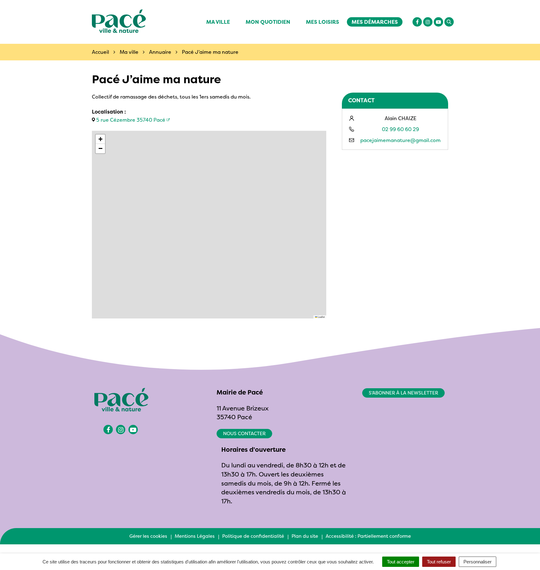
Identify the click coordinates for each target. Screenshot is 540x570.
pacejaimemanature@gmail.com (400, 140)
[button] (100, 139)
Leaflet (321, 316)
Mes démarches (375, 21)
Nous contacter (244, 433)
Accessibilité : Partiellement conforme (368, 536)
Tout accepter (400, 561)
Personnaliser (477, 561)
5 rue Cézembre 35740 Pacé (130, 119)
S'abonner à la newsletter (403, 392)
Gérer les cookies (148, 536)
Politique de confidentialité (253, 536)
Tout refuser (439, 561)
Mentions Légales (195, 536)
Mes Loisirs (322, 21)
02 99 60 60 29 (400, 129)
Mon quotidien (268, 21)
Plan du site (305, 536)
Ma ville (218, 21)
